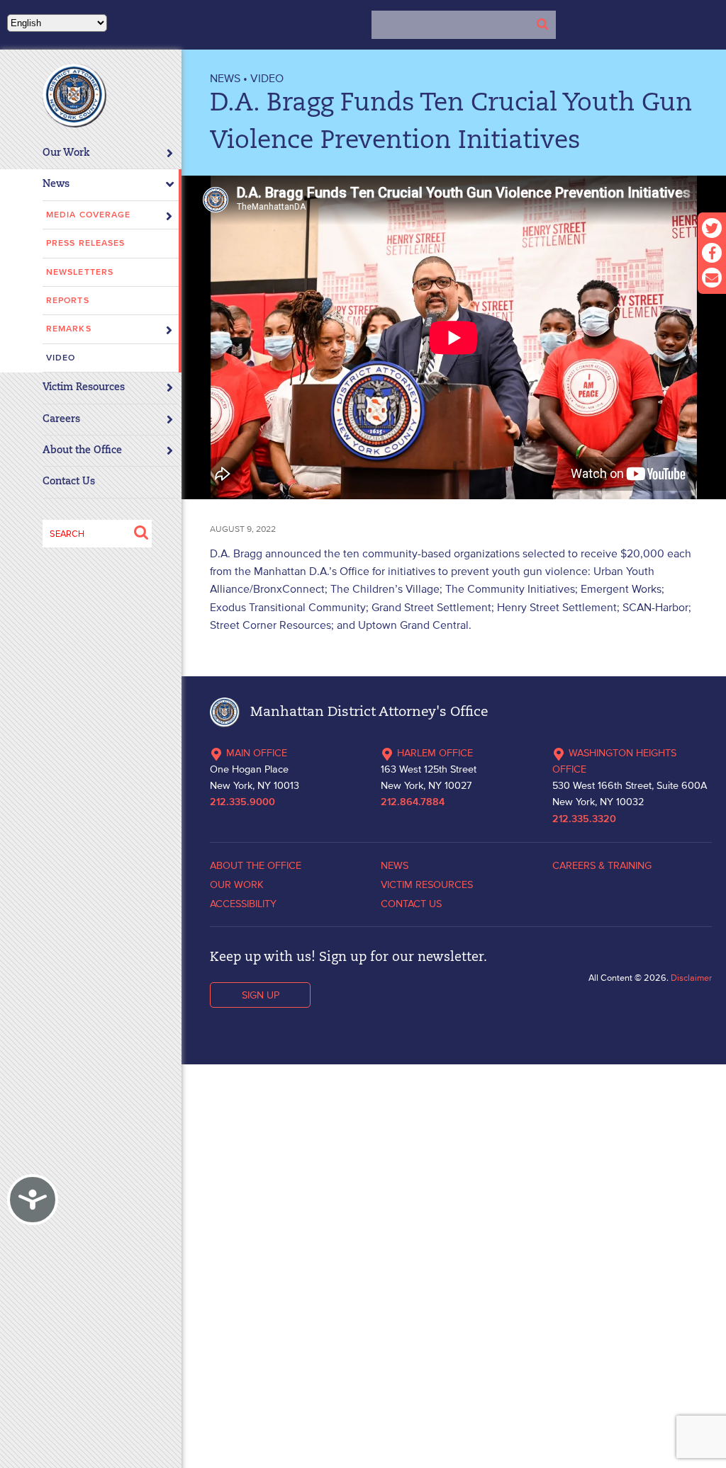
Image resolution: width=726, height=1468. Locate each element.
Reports (67, 300)
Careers (61, 419)
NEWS (225, 78)
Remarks (68, 329)
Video (61, 358)
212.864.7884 (413, 802)
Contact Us (69, 482)
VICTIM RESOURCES (427, 884)
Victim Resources (84, 387)
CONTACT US (411, 903)
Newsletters (79, 272)
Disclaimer (691, 977)
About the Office (82, 450)
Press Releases (85, 243)
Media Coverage (88, 215)
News (56, 184)
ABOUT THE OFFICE (255, 865)
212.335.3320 (584, 819)
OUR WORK (237, 884)
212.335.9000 (242, 802)
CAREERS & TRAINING (602, 865)
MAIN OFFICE (256, 752)
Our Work (66, 153)
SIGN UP (260, 995)
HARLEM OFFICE (435, 752)
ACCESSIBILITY (243, 903)
